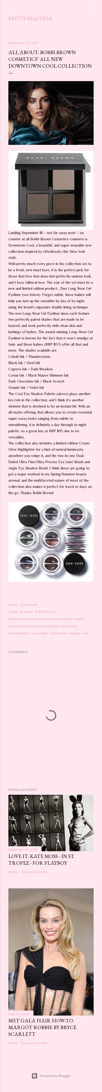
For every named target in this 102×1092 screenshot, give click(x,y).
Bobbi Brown (45, 611)
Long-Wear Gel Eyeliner (49, 633)
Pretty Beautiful (30, 19)
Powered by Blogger (55, 1076)
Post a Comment (34, 872)
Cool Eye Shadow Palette (65, 619)
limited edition (19, 633)
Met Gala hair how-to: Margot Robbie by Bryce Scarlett (42, 1027)
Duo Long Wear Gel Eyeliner (56, 626)
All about (26, 611)
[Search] (90, 8)
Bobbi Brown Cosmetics (26, 619)
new (85, 633)
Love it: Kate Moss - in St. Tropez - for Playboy (41, 859)
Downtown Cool (20, 626)
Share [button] (12, 604)
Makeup (75, 633)
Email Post (29, 604)
